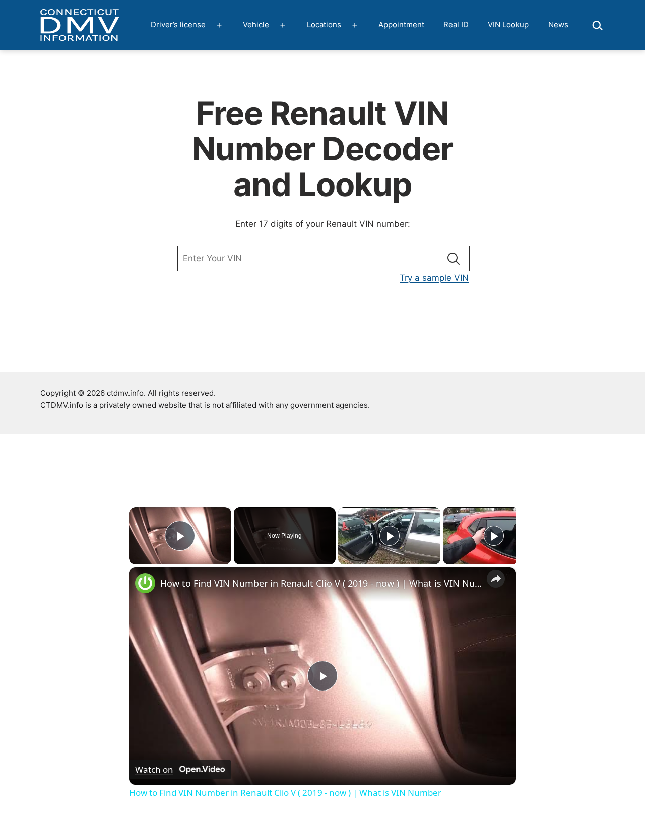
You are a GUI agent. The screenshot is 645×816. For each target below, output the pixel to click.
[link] (145, 583)
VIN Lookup (508, 24)
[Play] (389, 536)
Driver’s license (178, 24)
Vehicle (256, 24)
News (558, 24)
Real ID (456, 24)
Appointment (401, 24)
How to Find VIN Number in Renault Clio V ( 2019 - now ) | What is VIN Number (321, 583)
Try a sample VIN (434, 278)
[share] (496, 579)
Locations (324, 24)
